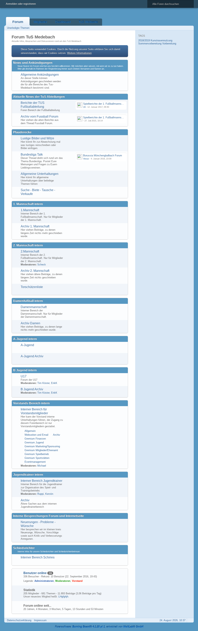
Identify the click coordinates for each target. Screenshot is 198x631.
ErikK (54, 383)
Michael (41, 465)
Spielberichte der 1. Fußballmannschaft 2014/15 (110, 117)
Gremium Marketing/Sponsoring (42, 446)
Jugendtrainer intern (28, 474)
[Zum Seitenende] (190, 28)
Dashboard (63, 22)
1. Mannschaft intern (28, 204)
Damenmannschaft (34, 307)
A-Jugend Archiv (32, 356)
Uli (84, 107)
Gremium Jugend (34, 442)
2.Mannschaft (30, 251)
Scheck (41, 264)
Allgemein (30, 430)
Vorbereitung (169, 43)
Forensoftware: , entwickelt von (99, 626)
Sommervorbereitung (149, 43)
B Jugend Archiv (32, 389)
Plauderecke (22, 132)
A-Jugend (27, 345)
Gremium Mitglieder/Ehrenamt (41, 450)
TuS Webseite (88, 22)
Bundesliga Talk (32, 154)
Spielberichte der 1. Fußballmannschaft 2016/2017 (111, 103)
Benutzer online (35, 573)
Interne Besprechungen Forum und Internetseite (48, 516)
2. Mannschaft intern (28, 245)
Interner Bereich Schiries (38, 557)
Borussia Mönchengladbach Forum (102, 155)
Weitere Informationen (79, 53)
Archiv (56, 434)
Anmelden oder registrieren (21, 3)
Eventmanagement (35, 461)
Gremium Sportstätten (37, 458)
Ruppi (40, 493)
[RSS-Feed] (179, 28)
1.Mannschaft (30, 210)
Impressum (40, 620)
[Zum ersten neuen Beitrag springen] (79, 105)
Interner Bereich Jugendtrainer (41, 480)
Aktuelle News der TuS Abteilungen (39, 96)
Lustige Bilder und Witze (37, 138)
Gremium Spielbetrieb (37, 454)
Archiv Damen (30, 323)
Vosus (86, 159)
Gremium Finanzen (35, 438)
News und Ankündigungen (32, 62)
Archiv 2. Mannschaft (35, 270)
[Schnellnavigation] (184, 28)
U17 (23, 376)
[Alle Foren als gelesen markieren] (173, 28)
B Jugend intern (25, 370)
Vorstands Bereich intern (31, 403)
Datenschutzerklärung (19, 620)
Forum (17, 22)
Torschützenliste (32, 287)
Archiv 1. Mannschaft (35, 226)
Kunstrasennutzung (161, 40)
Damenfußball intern (28, 300)
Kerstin (49, 493)
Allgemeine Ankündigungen (40, 74)
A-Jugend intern (25, 338)
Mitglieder (40, 22)
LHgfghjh (63, 596)
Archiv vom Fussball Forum (39, 116)
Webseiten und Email (36, 434)
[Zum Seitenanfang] (190, 620)
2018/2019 (144, 40)
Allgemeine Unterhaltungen (39, 173)
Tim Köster (43, 383)
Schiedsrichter (24, 548)
